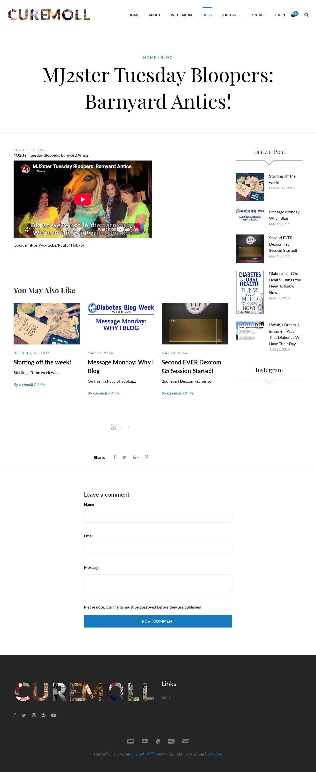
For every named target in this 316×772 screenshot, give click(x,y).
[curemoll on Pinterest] (43, 715)
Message (91, 567)
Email (88, 535)
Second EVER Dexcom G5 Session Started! (283, 243)
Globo (217, 754)
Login (280, 15)
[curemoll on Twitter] (24, 715)
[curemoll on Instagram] (34, 715)
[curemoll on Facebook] (15, 715)
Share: (99, 457)
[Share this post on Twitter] (124, 457)
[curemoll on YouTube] (53, 715)
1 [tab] (113, 427)
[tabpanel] (47, 349)
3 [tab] (128, 427)
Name (89, 504)
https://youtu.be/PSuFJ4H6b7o (56, 245)
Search (167, 697)
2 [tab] (121, 427)
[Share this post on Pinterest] (146, 457)
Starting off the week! (42, 362)
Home (150, 57)
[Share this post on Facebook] (114, 457)
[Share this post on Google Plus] (135, 457)
